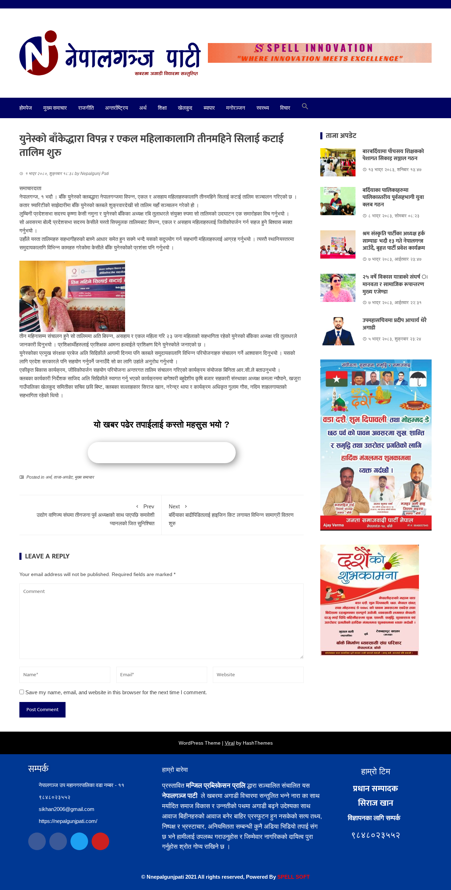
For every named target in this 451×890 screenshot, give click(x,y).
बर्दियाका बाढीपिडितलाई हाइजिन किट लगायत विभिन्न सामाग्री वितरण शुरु (231, 514)
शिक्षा (162, 108)
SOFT (302, 877)
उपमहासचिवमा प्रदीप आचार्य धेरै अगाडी (395, 324)
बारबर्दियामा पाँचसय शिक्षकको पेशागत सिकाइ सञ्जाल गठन (393, 155)
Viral (230, 743)
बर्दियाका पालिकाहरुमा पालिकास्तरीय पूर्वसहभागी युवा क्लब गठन (393, 198)
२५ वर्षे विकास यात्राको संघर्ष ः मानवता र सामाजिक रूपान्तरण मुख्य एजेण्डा (395, 284)
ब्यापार (209, 108)
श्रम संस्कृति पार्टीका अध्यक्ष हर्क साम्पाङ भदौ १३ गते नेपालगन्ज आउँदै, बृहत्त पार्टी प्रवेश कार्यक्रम (394, 241)
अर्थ (143, 108)
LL (291, 877)
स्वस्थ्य (263, 108)
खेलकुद (185, 108)
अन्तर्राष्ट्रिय (116, 108)
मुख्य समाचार (55, 108)
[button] (305, 108)
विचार (285, 108)
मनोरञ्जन (235, 108)
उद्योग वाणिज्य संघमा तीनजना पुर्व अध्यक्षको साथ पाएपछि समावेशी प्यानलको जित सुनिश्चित (95, 514)
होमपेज (25, 108)
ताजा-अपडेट (63, 477)
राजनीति (86, 108)
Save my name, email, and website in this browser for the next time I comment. (116, 692)
